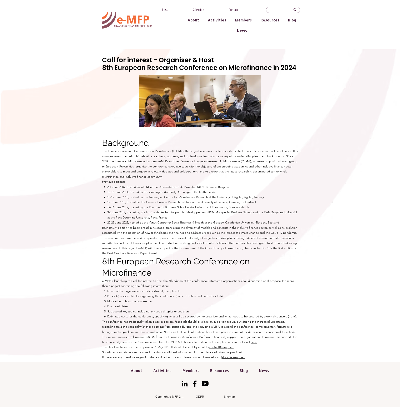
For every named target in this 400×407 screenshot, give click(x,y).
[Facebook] (195, 384)
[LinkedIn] (185, 384)
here (254, 342)
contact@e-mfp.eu (221, 347)
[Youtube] (205, 384)
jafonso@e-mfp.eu (233, 357)
